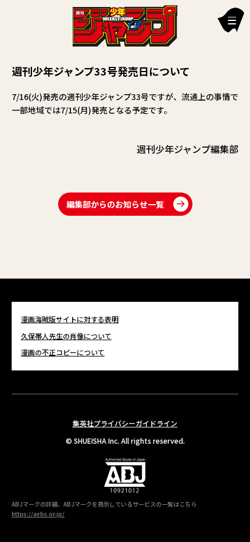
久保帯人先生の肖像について (66, 336)
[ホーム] (125, 24)
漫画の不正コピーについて (63, 352)
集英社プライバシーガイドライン (125, 423)
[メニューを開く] (230, 20)
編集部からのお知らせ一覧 (115, 204)
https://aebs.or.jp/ (38, 513)
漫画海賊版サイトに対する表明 (70, 319)
